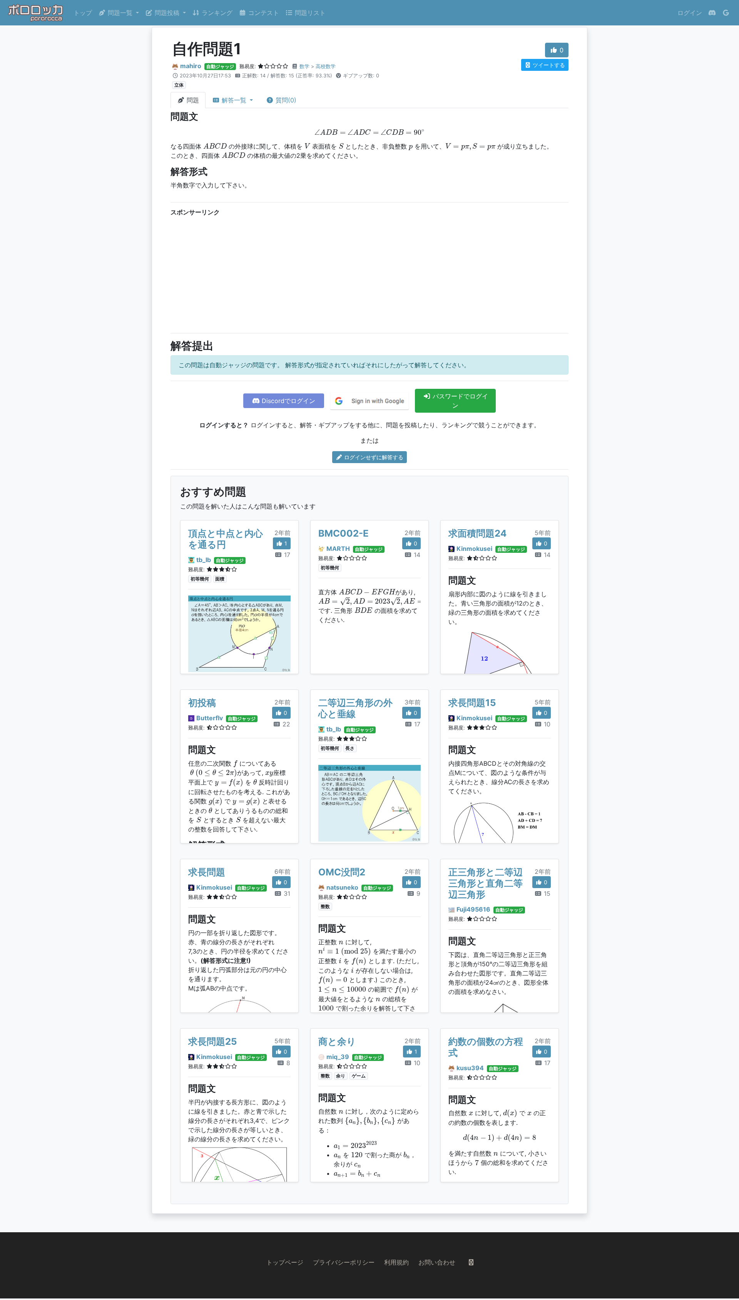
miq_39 (337, 1057)
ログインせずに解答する (373, 457)
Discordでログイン (287, 401)
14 (416, 555)
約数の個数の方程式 (485, 1047)
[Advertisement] (369, 273)
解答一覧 (234, 100)
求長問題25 (212, 1041)
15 (546, 893)
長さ (349, 748)
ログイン (689, 13)
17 (286, 555)
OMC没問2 (341, 872)
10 (546, 724)
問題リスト (309, 13)
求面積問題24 (477, 533)
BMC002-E (343, 533)
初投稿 (202, 702)
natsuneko (342, 887)
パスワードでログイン (459, 400)
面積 (219, 579)
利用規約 (396, 1262)
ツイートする (548, 65)
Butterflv (209, 718)
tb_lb (203, 560)
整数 (325, 906)
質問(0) (285, 100)
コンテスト (262, 13)
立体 (179, 85)
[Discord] (712, 12)
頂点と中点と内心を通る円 (225, 539)
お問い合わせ (436, 1262)
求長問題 (206, 872)
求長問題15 (472, 702)
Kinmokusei (474, 548)
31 (286, 893)
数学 (304, 66)
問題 (192, 100)
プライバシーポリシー (344, 1262)
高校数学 (326, 66)
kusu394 (470, 1068)
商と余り (337, 1041)
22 (285, 724)
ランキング (216, 13)
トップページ (284, 1262)
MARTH (338, 548)
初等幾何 (200, 579)
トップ (83, 13)
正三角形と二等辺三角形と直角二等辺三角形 (485, 883)
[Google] (726, 12)
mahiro (190, 66)
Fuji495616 (473, 909)
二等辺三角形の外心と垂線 (355, 708)
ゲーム (359, 1076)
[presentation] (369, 132)
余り (340, 1076)
